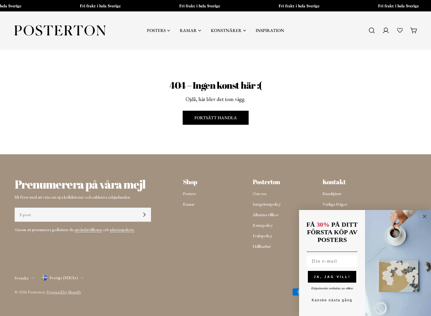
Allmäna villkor (266, 214)
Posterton (36, 292)
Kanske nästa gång (332, 300)
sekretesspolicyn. (122, 229)
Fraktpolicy (262, 235)
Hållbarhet (262, 246)
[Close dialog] (424, 216)
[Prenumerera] (144, 215)
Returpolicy (263, 225)
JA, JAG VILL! (332, 277)
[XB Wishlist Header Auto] (400, 30)
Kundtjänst (332, 193)
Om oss (260, 193)
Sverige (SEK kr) (64, 277)
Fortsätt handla (215, 117)
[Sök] (372, 30)
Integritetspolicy (267, 204)
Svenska (21, 278)
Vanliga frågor (335, 204)
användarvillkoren (88, 229)
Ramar (189, 204)
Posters (189, 193)
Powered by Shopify (64, 292)
